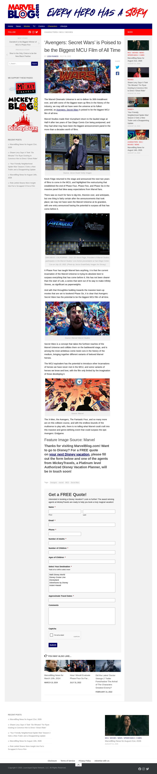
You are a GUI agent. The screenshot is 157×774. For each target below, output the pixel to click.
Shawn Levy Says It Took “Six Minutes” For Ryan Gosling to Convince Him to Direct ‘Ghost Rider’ (23, 155)
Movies (27, 26)
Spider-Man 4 (133, 55)
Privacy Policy (85, 761)
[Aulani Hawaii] (82, 585)
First (50, 515)
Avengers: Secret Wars (67, 110)
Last (84, 515)
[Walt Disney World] (82, 574)
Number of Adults (57, 539)
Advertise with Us (102, 761)
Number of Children (58, 548)
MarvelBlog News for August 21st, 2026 (25, 719)
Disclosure (52, 761)
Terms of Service (68, 761)
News (18, 26)
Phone (52, 530)
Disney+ (131, 109)
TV (34, 26)
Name (52, 507)
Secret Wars (75, 482)
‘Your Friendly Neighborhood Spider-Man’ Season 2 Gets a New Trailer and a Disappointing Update (21, 167)
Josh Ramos (52, 56)
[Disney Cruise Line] (82, 577)
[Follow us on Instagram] (33, 32)
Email (52, 520)
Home (10, 26)
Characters (52, 26)
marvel (61, 482)
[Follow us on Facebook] (30, 32)
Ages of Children (57, 557)
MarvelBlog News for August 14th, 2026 (25, 741)
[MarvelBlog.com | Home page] (23, 11)
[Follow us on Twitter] (36, 32)
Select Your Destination (60, 567)
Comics (41, 26)
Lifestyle (63, 26)
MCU (61, 32)
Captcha (52, 629)
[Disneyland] (82, 580)
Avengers (53, 482)
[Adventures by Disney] (82, 582)
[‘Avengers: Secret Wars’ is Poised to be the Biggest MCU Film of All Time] (77, 76)
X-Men (141, 55)
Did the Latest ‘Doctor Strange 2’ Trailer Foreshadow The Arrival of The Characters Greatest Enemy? (106, 681)
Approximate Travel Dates (61, 596)
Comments (54, 605)
